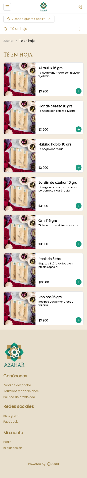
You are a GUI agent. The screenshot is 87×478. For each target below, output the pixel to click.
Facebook (10, 421)
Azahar (8, 41)
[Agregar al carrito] (79, 91)
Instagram (11, 416)
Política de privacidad (19, 397)
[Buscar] (5, 29)
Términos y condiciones (21, 391)
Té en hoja (18, 28)
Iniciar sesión (12, 448)
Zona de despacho (17, 385)
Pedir (7, 442)
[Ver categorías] (80, 29)
